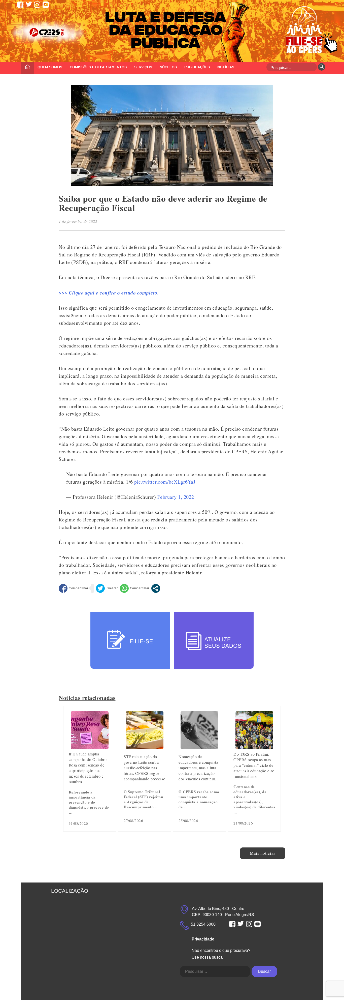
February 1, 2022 (175, 496)
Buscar (264, 971)
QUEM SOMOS (50, 67)
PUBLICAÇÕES (197, 67)
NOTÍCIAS (225, 67)
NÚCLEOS (168, 67)
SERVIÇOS (143, 67)
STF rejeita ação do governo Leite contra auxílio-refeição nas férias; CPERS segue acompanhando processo (144, 767)
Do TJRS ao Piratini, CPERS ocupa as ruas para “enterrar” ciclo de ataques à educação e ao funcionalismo (253, 765)
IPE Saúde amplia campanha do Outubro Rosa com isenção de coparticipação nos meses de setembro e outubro (88, 767)
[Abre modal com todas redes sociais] (155, 588)
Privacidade (203, 939)
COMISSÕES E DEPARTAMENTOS (98, 67)
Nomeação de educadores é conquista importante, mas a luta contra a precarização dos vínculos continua (198, 767)
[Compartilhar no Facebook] (73, 588)
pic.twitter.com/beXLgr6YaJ (164, 481)
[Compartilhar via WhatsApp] (134, 588)
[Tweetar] (107, 588)
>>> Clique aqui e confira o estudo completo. (109, 292)
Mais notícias (263, 853)
